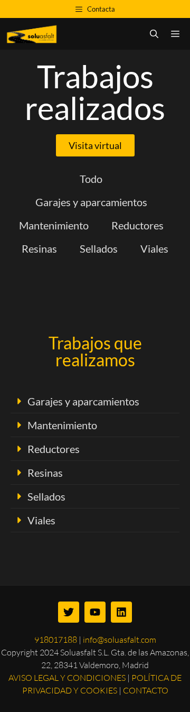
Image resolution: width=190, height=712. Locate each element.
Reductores (53, 448)
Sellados (46, 496)
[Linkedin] (121, 612)
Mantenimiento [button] (54, 225)
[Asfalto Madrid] (32, 34)
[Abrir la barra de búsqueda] (154, 34)
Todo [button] (91, 178)
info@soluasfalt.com (119, 639)
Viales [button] (154, 248)
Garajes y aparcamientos (83, 401)
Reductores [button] (137, 225)
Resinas (45, 472)
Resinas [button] (39, 248)
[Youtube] (95, 612)
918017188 (55, 639)
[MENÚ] (177, 34)
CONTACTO (145, 690)
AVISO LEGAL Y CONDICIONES (67, 677)
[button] (95, 401)
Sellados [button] (99, 248)
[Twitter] (68, 612)
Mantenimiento (62, 425)
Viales (41, 520)
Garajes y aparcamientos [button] (91, 202)
